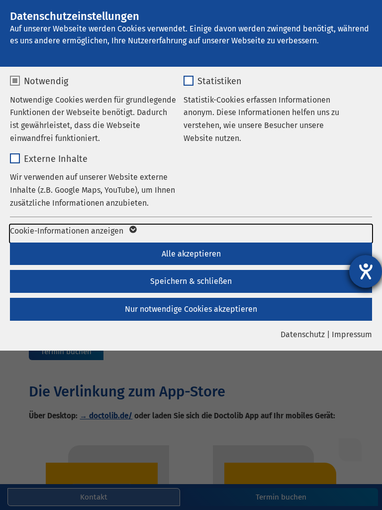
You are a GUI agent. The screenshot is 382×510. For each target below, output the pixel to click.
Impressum (352, 334)
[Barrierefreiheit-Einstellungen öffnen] (365, 271)
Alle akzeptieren (191, 253)
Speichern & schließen (191, 281)
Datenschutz (303, 334)
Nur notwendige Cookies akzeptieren (191, 309)
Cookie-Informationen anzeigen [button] (67, 231)
